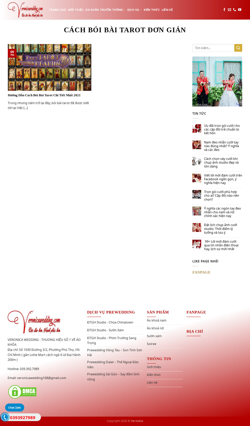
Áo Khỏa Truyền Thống (104, 10)
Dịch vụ (133, 10)
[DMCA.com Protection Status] (22, 391)
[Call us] (234, 10)
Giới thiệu (76, 10)
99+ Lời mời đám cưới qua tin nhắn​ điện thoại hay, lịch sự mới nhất (221, 245)
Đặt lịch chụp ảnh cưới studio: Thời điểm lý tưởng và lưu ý (220, 228)
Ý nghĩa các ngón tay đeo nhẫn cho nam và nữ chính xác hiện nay (222, 212)
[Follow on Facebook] (224, 10)
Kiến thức (152, 10)
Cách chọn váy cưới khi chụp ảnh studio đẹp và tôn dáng (221, 162)
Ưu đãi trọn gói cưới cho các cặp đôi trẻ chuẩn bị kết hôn (222, 129)
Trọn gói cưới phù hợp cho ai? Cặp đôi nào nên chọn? (221, 195)
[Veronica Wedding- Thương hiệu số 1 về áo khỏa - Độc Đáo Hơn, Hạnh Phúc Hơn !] (25, 9)
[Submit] (238, 48)
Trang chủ (57, 10)
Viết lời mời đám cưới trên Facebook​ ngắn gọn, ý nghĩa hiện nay (223, 179)
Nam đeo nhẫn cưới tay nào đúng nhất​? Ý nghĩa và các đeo (221, 146)
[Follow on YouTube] (239, 10)
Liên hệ (167, 10)
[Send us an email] (229, 10)
